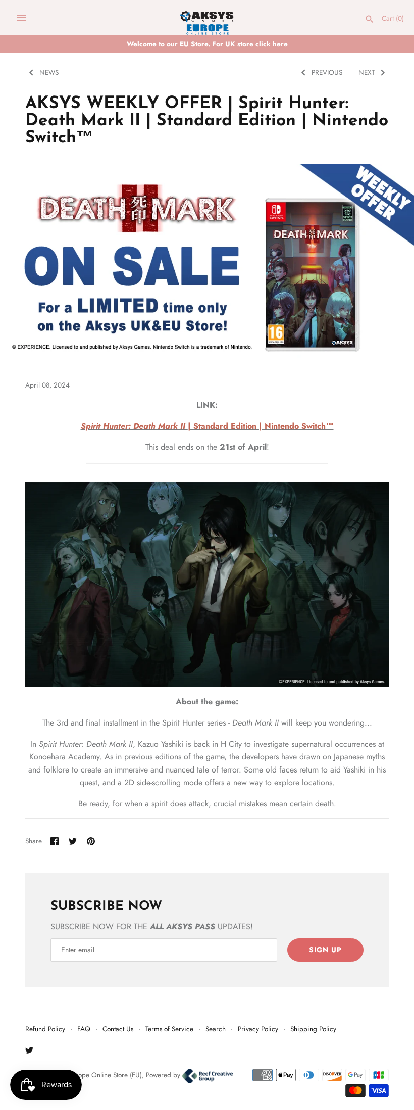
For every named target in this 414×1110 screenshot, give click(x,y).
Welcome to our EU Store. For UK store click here (207, 44)
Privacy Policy (258, 1029)
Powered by (164, 1075)
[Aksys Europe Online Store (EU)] (207, 18)
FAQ (83, 1029)
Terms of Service (169, 1029)
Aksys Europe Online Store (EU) (96, 1075)
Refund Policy (45, 1029)
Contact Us (117, 1029)
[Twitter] (29, 1052)
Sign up (325, 950)
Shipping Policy (313, 1029)
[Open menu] (21, 18)
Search (215, 1029)
